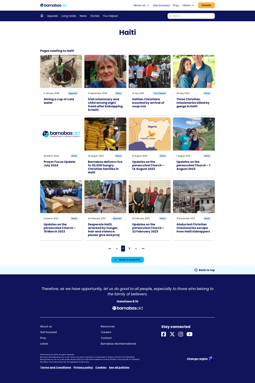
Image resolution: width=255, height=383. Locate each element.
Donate (206, 5)
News (83, 16)
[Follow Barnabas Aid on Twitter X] (172, 334)
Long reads (69, 16)
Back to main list (129, 259)
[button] (109, 248)
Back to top (204, 270)
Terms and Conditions (55, 367)
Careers (106, 332)
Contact (106, 338)
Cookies (101, 367)
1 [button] (123, 248)
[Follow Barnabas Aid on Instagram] (180, 334)
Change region (197, 359)
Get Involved (161, 5)
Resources (108, 326)
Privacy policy (83, 367)
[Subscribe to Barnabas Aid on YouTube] (190, 334)
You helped (110, 16)
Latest (44, 344)
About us (46, 326)
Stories (94, 16)
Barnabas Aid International (118, 344)
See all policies (119, 367)
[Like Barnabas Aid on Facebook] (163, 334)
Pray (176, 5)
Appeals (52, 16)
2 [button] (129, 248)
